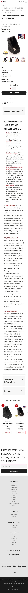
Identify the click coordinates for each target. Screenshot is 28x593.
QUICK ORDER (14, 483)
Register (16, 503)
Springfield (14, 529)
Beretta (14, 534)
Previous (2, 412)
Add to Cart (7, 432)
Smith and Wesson (14, 533)
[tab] (14, 111)
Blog (14, 495)
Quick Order (14, 514)
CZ (14, 536)
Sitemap (14, 505)
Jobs (14, 499)
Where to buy (14, 485)
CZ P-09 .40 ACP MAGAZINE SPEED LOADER (21, 425)
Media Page (14, 497)
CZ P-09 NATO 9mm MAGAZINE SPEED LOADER (7, 425)
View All (14, 544)
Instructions (14, 487)
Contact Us (14, 493)
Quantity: (14, 85)
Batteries (14, 501)
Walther (14, 542)
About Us (14, 491)
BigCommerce (16, 586)
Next (26, 412)
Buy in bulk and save (7, 81)
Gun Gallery (14, 489)
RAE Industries (14, 525)
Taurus (14, 531)
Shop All (14, 516)
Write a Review (5, 26)
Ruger (14, 540)
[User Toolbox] (21, 1)
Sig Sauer (14, 527)
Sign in (11, 503)
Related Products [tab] (13, 400)
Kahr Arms (14, 538)
